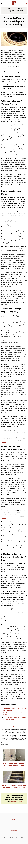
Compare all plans (16, 801)
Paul (3, 742)
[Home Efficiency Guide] (14, 3)
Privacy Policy (14, 825)
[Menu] (2, 3)
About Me (14, 819)
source (23, 243)
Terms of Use (14, 830)
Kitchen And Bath (4, 744)
